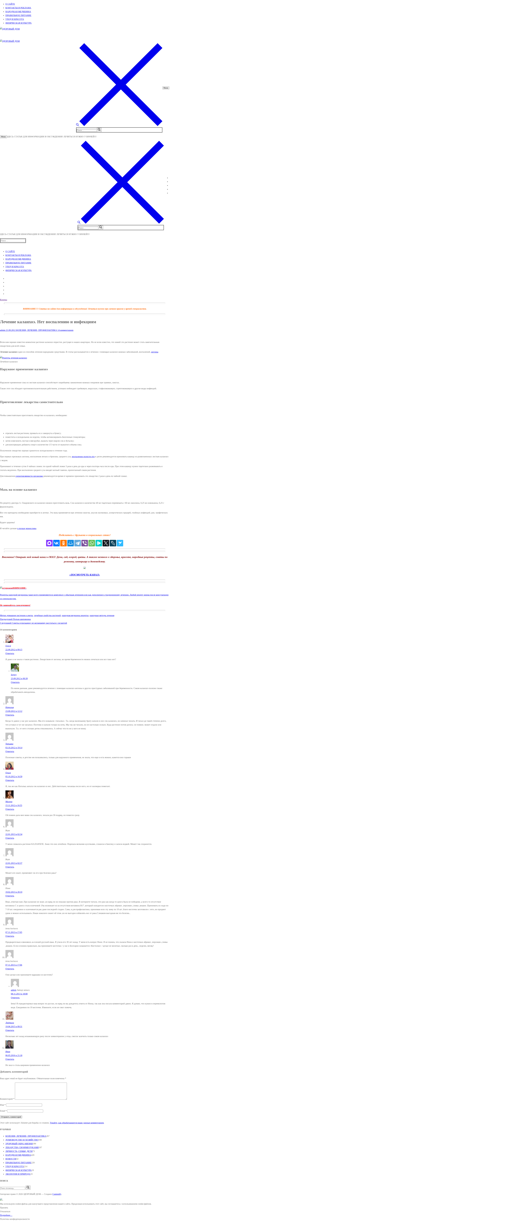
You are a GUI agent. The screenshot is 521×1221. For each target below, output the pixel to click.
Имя (3, 1105)
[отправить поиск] (99, 130)
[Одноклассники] (63, 543)
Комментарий (7, 1099)
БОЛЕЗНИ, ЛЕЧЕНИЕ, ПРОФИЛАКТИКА (36, 330)
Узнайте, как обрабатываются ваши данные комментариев (77, 1123)
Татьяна (9, 744)
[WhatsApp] (91, 543)
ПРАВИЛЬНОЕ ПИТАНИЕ (18, 1162)
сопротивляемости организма (29, 476)
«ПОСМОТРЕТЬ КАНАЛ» (84, 574)
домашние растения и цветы (20, 615)
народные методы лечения (102, 615)
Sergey (14, 675)
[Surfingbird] (120, 543)
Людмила (9, 1023)
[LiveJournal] (113, 543)
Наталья (9, 707)
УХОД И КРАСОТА (14, 1166)
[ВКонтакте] (56, 543)
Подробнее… (6, 1215)
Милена (8, 801)
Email (3, 1111)
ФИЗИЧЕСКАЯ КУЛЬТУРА (18, 1170)
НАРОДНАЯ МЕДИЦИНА (18, 1155)
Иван (7, 1051)
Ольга (8, 773)
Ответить (9, 653)
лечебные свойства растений (47, 615)
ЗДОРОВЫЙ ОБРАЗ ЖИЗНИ (19, 1144)
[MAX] (49, 543)
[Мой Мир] (70, 543)
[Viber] (84, 543)
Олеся (8, 646)
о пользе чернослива (26, 528)
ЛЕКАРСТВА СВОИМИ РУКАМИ (22, 1147)
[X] (106, 543)
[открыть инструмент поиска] (119, 125)
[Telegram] (77, 543)
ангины (154, 352)
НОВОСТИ (10, 1159)
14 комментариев (65, 330)
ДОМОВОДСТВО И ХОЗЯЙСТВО (21, 1140)
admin (2, 330)
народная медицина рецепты (75, 615)
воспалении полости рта (83, 456)
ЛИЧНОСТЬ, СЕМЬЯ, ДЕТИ (19, 1151)
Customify (56, 1194)
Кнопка (3, 300)
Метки (3, 615)
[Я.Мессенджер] (99, 543)
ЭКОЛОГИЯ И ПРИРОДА (17, 1174)
